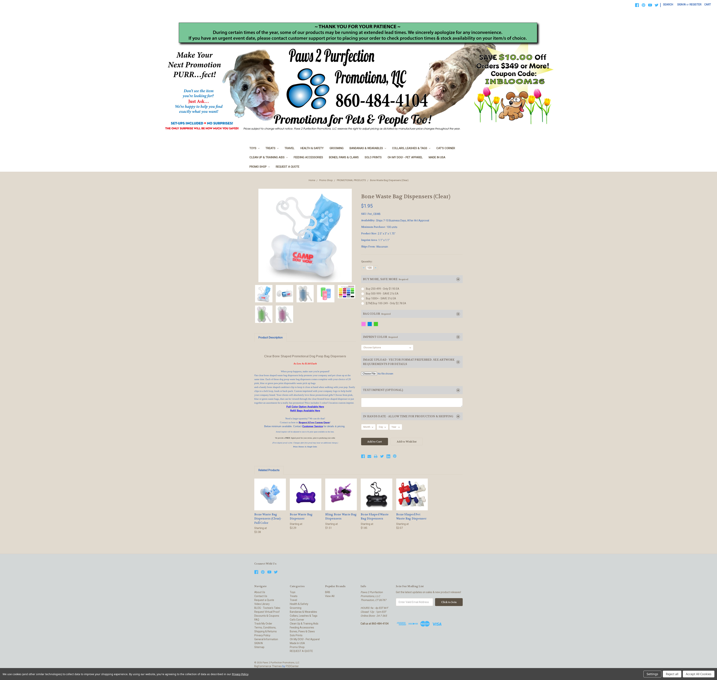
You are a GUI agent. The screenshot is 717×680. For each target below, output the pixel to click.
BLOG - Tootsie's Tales (267, 607)
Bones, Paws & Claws (344, 157)
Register (696, 4)
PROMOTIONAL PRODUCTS (351, 180)
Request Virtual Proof (267, 611)
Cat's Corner (445, 148)
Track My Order (263, 623)
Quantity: (366, 261)
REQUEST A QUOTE (287, 166)
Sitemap (259, 647)
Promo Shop (258, 166)
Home (312, 180)
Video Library (262, 603)
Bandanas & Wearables (367, 148)
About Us (259, 592)
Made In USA (437, 157)
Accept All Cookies (698, 674)
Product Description (270, 337)
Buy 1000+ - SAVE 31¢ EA (381, 298)
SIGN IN (258, 643)
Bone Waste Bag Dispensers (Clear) (389, 180)
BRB (327, 592)
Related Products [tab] (269, 470)
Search (668, 4)
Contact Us (260, 596)
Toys (253, 148)
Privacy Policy (262, 635)
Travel (289, 148)
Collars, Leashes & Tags (410, 148)
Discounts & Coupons (266, 615)
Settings (652, 674)
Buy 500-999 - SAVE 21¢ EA (382, 293)
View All (329, 596)
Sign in (681, 4)
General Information (266, 639)
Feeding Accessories (308, 157)
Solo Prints (373, 157)
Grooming (337, 148)
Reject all (672, 674)
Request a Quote (264, 600)
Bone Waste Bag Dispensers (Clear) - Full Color (268, 519)
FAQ (256, 619)
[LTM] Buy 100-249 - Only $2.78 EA (386, 303)
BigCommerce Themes (268, 666)
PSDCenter (292, 666)
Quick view (270, 491)
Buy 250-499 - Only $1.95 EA (382, 288)
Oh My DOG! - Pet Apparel (405, 157)
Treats (271, 148)
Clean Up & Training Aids (267, 157)
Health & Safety (312, 148)
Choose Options (270, 497)
